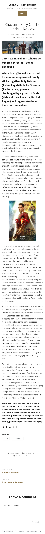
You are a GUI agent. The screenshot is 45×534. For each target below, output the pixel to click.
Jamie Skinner (15, 34)
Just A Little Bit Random (22, 4)
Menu (23, 14)
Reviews (29, 37)
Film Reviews (20, 37)
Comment (35, 522)
